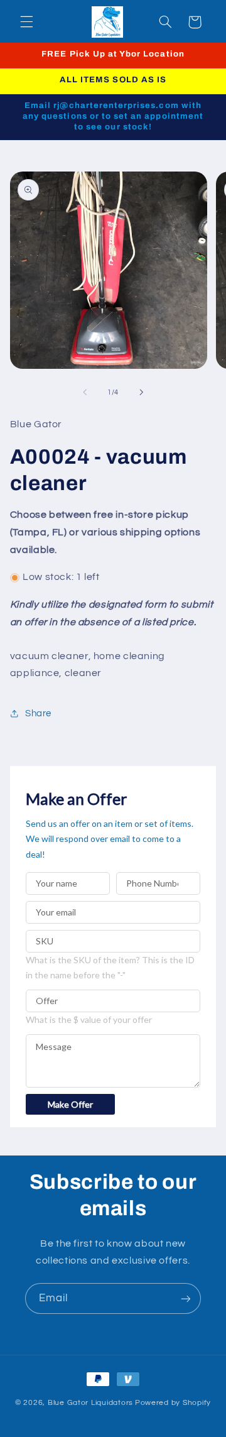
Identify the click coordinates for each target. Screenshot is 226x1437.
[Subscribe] (185, 1298)
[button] (26, 22)
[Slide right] (141, 393)
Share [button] (38, 713)
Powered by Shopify (173, 1402)
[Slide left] (85, 393)
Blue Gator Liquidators (90, 1402)
